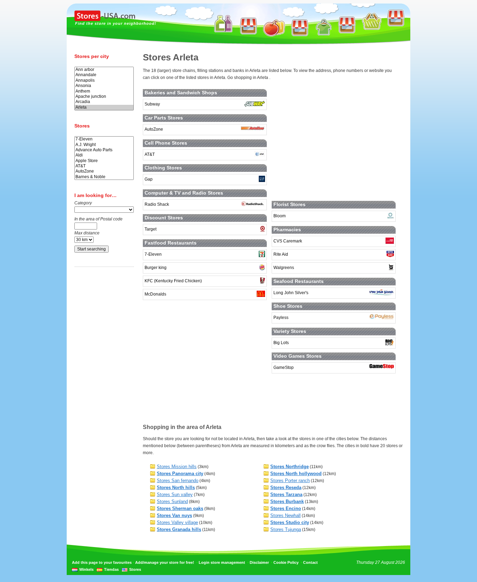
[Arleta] (104, 107)
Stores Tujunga (285, 529)
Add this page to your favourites (102, 562)
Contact (310, 562)
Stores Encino (285, 508)
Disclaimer (259, 562)
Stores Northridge (289, 466)
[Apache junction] (104, 96)
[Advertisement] (102, 382)
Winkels (86, 569)
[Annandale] (104, 75)
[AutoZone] (104, 171)
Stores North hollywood (296, 473)
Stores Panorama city (180, 473)
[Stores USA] (104, 19)
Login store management (222, 562)
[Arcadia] (104, 101)
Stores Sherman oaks (180, 508)
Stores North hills (176, 487)
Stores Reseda (285, 487)
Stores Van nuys (174, 515)
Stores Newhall (285, 515)
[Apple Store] (104, 160)
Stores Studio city (289, 522)
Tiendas (111, 569)
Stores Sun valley (175, 494)
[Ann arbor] (104, 69)
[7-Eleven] (104, 139)
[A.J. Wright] (104, 144)
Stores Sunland (172, 501)
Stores (135, 569)
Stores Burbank (287, 501)
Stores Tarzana (286, 494)
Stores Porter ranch (290, 480)
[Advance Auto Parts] (104, 150)
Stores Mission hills (177, 466)
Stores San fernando (177, 480)
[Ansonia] (104, 85)
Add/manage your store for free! (164, 562)
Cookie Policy (286, 562)
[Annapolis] (104, 80)
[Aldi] (104, 155)
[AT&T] (104, 166)
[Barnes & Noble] (104, 177)
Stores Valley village (177, 522)
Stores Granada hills (179, 529)
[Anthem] (104, 91)
